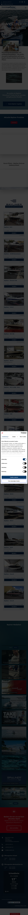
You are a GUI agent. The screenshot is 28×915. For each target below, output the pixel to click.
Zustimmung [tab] (5, 436)
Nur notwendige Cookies (14, 481)
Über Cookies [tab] (23, 436)
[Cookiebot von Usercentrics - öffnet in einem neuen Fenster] (21, 433)
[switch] (25, 463)
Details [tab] (14, 436)
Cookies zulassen (14, 477)
